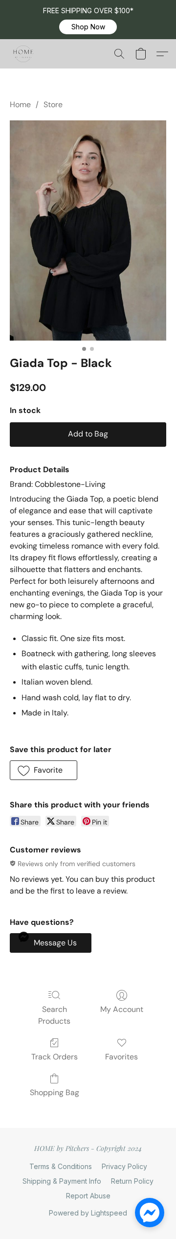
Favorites (121, 1057)
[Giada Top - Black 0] (88, 230)
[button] (88, 27)
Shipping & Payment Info (61, 1181)
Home (20, 104)
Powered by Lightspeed (88, 1213)
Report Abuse (88, 1196)
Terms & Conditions (60, 1166)
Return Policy (132, 1181)
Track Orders (54, 1057)
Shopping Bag (54, 1092)
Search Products (54, 1015)
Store (53, 104)
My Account (121, 1009)
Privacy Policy (124, 1166)
